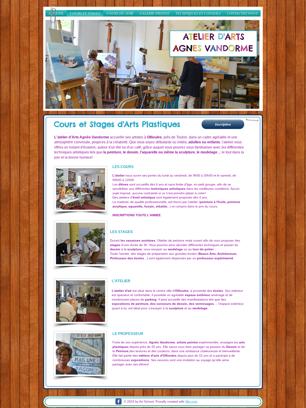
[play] (251, 105)
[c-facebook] (118, 401)
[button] (153, 64)
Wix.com (191, 401)
